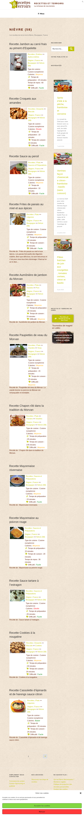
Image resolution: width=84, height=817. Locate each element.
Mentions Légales (60, 782)
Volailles (39, 419)
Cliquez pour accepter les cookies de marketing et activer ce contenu (62, 337)
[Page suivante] (45, 756)
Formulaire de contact (16, 781)
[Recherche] (71, 49)
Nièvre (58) (42, 425)
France (37, 60)
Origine (30, 60)
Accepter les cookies (42, 806)
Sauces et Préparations (37, 165)
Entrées (39, 54)
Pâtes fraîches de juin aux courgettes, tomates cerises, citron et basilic (62, 270)
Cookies (38, 646)
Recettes (31, 54)
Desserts (39, 109)
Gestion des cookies (61, 789)
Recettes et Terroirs (49, 3)
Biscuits (31, 112)
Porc (37, 288)
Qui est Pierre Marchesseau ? (64, 779)
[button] (81, 793)
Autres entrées (33, 57)
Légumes (30, 217)
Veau (40, 348)
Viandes (30, 288)
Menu (42, 14)
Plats (38, 162)
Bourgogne (32, 63)
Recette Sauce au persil (24, 156)
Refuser (42, 812)
